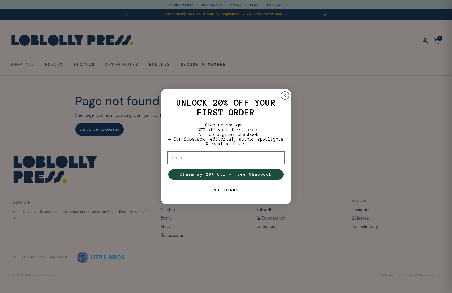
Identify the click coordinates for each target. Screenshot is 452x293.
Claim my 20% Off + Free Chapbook (226, 174)
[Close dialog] (285, 95)
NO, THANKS (226, 190)
